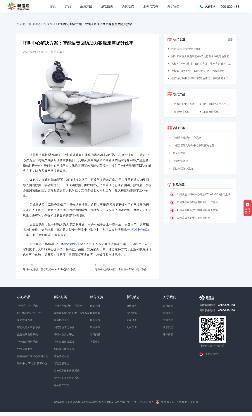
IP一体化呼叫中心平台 (216, 104)
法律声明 (168, 334)
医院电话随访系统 (182, 168)
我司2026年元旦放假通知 (186, 49)
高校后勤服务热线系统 (60, 370)
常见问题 (95, 334)
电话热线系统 (180, 161)
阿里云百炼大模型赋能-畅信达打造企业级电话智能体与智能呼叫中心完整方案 (202, 56)
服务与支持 (150, 6)
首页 (53, 6)
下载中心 (95, 341)
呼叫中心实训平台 (60, 334)
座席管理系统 (181, 111)
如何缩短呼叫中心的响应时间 (193, 217)
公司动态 (132, 320)
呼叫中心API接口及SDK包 (23, 363)
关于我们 (173, 6)
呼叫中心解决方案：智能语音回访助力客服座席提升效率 (95, 24)
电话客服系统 (60, 363)
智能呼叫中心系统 (184, 104)
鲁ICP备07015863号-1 (140, 402)
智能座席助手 (23, 349)
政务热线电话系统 (23, 334)
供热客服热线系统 (60, 341)
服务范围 (95, 320)
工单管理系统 (211, 111)
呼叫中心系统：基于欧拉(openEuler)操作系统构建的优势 (51, 267)
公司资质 (168, 320)
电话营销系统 (60, 356)
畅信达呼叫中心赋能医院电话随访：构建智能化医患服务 (202, 78)
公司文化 (168, 313)
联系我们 (168, 327)
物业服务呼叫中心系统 (60, 377)
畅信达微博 (211, 353)
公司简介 (168, 305)
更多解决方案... (60, 385)
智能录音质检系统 (23, 341)
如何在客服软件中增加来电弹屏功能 (197, 210)
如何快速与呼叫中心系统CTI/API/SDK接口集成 (203, 194)
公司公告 (132, 327)
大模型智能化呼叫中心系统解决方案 (193, 145)
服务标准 (95, 305)
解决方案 (86, 6)
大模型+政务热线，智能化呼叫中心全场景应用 (198, 71)
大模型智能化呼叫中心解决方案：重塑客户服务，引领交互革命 (202, 63)
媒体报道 (132, 305)
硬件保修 (95, 327)
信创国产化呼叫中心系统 (186, 137)
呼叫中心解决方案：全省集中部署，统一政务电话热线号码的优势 (123, 267)
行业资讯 (49, 24)
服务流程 (95, 313)
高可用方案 (179, 153)
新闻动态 (128, 6)
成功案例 (107, 6)
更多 (230, 39)
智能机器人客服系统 (23, 327)
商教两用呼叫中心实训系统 (23, 356)
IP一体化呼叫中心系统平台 (73, 244)
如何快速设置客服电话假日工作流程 (197, 202)
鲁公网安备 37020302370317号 (179, 402)
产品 (68, 6)
